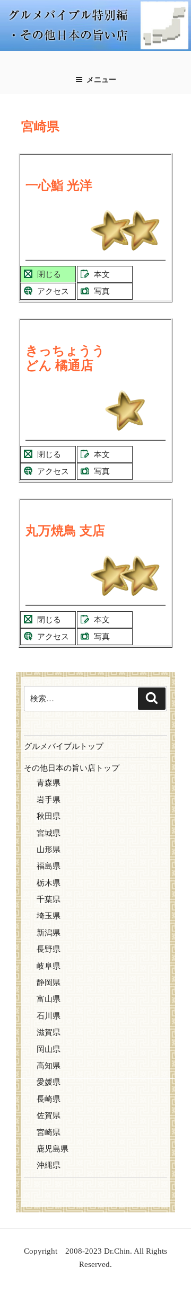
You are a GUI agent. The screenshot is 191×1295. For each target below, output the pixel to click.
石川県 (48, 1016)
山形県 (48, 849)
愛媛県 (48, 1082)
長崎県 (48, 1099)
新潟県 (48, 932)
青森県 (48, 783)
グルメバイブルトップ (63, 746)
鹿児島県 (52, 1149)
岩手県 (48, 800)
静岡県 (48, 982)
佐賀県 (48, 1115)
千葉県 (48, 899)
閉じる (49, 274)
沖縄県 (48, 1165)
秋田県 (48, 816)
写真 (102, 291)
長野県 (48, 949)
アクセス (53, 291)
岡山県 (48, 1049)
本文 (102, 274)
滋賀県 (48, 1032)
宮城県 (48, 833)
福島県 (48, 866)
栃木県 (48, 883)
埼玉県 (48, 916)
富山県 (48, 999)
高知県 (48, 1065)
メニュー (101, 80)
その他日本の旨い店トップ (71, 768)
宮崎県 (48, 1132)
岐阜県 (48, 966)
